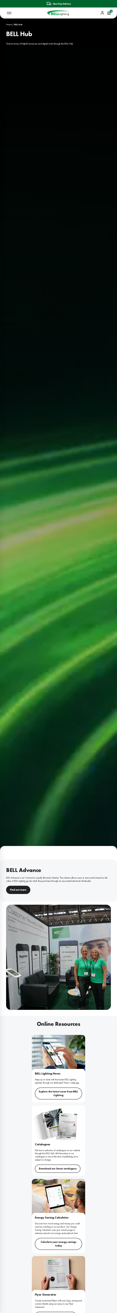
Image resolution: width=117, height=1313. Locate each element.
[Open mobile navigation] (9, 13)
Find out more (18, 889)
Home (9, 24)
